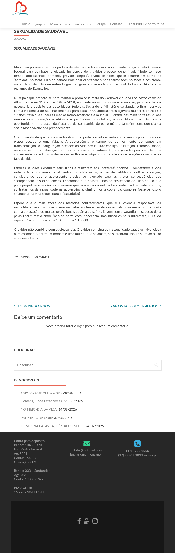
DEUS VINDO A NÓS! (32, 306)
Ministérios (58, 24)
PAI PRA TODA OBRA (37, 418)
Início (26, 24)
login (80, 326)
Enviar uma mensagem (86, 454)
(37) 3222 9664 (137, 451)
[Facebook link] (79, 520)
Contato (116, 24)
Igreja (39, 24)
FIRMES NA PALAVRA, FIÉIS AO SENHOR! (53, 426)
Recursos (81, 24)
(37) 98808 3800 (137, 455)
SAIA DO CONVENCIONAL (41, 393)
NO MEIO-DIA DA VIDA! (39, 409)
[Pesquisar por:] (87, 365)
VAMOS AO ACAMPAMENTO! (136, 306)
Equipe (100, 24)
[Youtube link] (86, 520)
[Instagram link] (95, 520)
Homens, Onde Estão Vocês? (42, 401)
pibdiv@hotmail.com (86, 450)
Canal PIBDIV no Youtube (145, 24)
